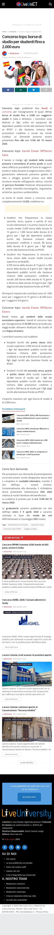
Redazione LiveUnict (15, 883)
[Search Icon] (50, 4)
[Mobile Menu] (3, 4)
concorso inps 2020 (12, 529)
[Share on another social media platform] (46, 90)
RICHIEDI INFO (29, 797)
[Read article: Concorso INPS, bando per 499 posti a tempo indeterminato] (8, 431)
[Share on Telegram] (34, 90)
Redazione (14, 53)
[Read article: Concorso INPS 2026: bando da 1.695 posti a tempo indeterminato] (8, 443)
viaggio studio (30, 529)
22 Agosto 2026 (20, 714)
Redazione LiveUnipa (16, 891)
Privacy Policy (42, 911)
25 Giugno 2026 (24, 446)
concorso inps (37, 525)
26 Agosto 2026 (20, 552)
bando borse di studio (18, 525)
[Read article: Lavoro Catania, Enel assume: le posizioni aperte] (27, 674)
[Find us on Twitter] (11, 847)
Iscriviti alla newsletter (16, 900)
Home (4, 31)
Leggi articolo (13, 592)
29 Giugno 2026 (24, 434)
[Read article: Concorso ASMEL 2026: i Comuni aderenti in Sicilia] (27, 622)
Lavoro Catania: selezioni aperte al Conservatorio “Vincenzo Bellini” (20, 708)
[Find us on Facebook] (4, 847)
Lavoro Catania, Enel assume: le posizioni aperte (27, 655)
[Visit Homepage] (27, 4)
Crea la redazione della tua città (21, 896)
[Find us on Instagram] (24, 847)
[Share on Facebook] (8, 90)
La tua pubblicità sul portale (19, 863)
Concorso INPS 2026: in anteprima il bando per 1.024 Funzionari (32, 453)
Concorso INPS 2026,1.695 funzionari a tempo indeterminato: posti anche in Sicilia (33, 418)
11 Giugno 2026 (24, 458)
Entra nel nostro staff (16, 867)
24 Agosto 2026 (20, 659)
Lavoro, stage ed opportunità (30, 31)
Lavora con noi (13, 871)
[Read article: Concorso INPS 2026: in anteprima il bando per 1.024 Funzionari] (8, 455)
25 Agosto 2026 (20, 607)
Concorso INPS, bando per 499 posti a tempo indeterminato (33, 430)
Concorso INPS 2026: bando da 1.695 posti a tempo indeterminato (32, 441)
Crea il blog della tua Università (20, 875)
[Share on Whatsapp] (21, 90)
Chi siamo (10, 859)
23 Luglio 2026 (23, 424)
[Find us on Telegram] (18, 847)
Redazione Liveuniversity (17, 888)
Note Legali (9, 839)
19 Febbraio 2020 (31, 53)
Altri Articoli (27, 763)
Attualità (13, 31)
